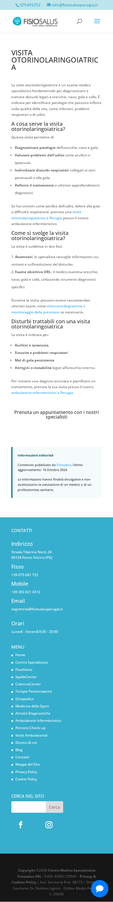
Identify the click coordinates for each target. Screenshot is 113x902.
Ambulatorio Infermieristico (38, 720)
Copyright (26, 870)
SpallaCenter (26, 676)
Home (20, 654)
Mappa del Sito (27, 764)
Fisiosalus (64, 465)
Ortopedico (24, 698)
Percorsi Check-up (30, 727)
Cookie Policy (26, 779)
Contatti (22, 757)
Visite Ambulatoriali (31, 735)
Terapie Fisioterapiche (33, 691)
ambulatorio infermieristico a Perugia (42, 392)
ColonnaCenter (28, 684)
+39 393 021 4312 (25, 591)
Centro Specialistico (31, 662)
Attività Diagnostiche (32, 713)
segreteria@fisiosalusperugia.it (37, 609)
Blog (19, 749)
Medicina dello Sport (32, 706)
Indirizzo (22, 543)
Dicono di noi (26, 742)
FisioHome (23, 669)
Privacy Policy (26, 771)
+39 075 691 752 (24, 574)
